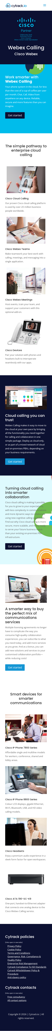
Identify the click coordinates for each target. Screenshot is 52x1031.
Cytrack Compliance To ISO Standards (26, 966)
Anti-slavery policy (16, 977)
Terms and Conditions (18, 953)
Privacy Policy (14, 946)
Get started (15, 115)
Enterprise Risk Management (22, 963)
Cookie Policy (14, 949)
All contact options (16, 1000)
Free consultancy (16, 996)
